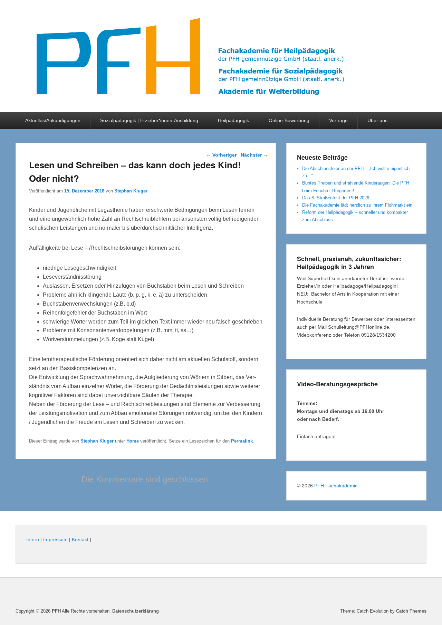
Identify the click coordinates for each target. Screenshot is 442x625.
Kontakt (80, 539)
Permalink (242, 441)
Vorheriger (221, 155)
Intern (32, 539)
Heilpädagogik (233, 120)
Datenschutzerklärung (135, 611)
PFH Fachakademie (336, 485)
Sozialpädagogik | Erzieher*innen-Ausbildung (149, 120)
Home (132, 441)
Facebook (420, 594)
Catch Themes (411, 611)
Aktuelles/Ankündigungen (52, 120)
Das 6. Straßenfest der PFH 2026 (335, 197)
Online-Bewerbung (289, 120)
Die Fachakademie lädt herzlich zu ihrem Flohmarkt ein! (358, 205)
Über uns (377, 120)
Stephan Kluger (130, 191)
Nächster (254, 155)
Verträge (338, 120)
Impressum (55, 539)
